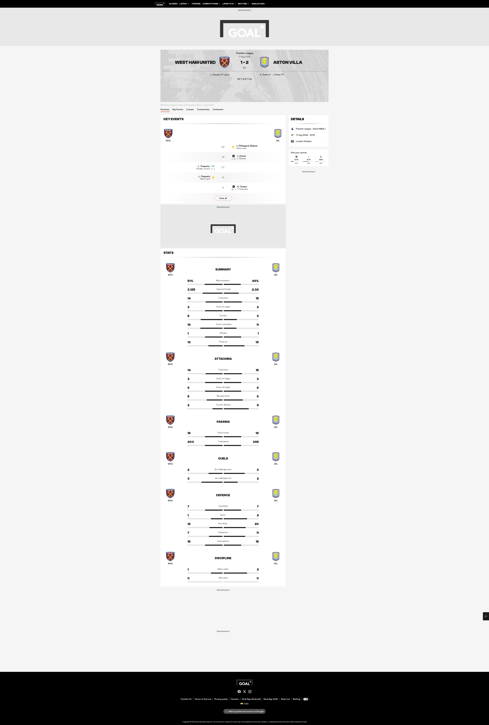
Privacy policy (221, 699)
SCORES (173, 4)
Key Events (178, 109)
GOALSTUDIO (258, 4)
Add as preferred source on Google (246, 711)
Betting (296, 699)
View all (223, 198)
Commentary (203, 109)
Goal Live (285, 699)
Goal (197, 722)
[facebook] (239, 692)
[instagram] (250, 692)
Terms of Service (203, 699)
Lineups (190, 109)
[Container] (196, 62)
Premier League (244, 53)
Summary (164, 109)
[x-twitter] (244, 692)
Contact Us (186, 699)
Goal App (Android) (251, 699)
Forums (196, 4)
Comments (218, 109)
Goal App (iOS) (270, 699)
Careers (235, 699)
